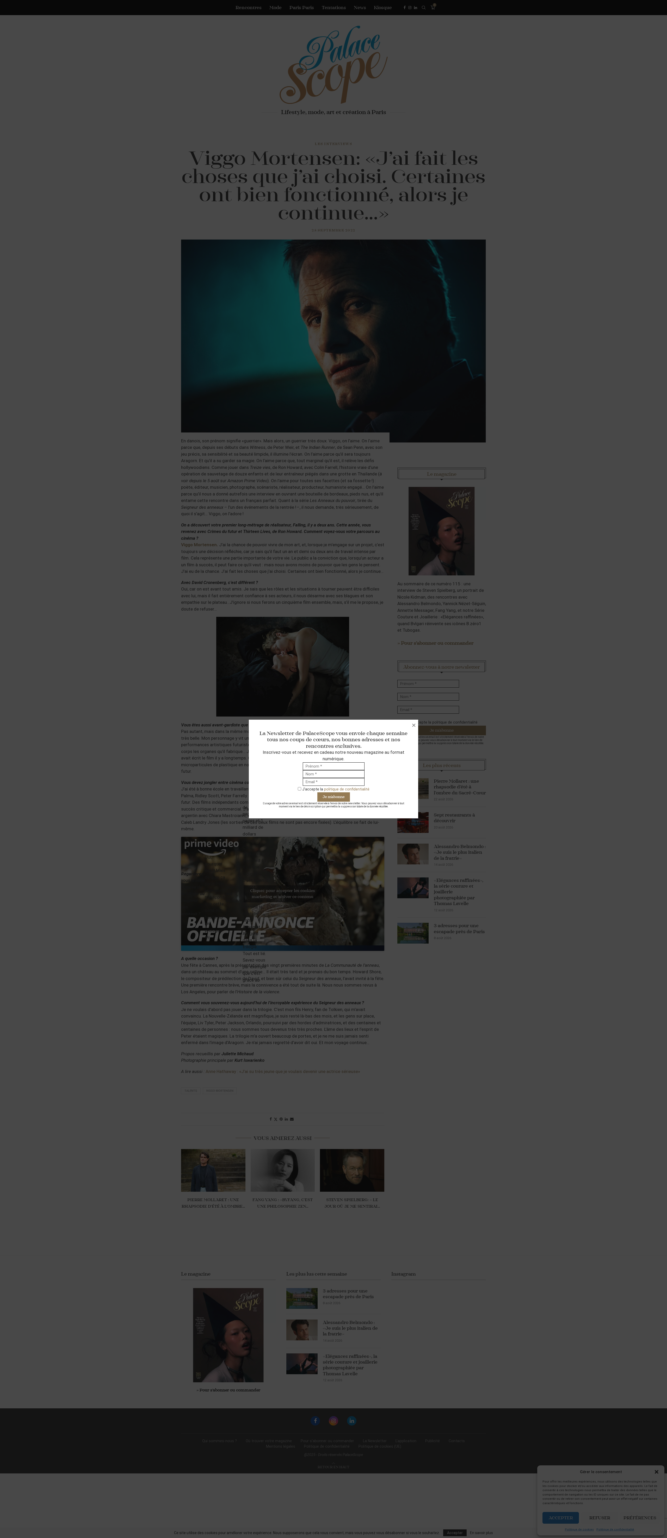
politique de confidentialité (346, 789)
